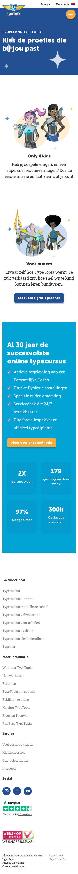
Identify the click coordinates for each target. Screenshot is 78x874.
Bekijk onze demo (15, 699)
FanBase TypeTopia (17, 723)
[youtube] (28, 791)
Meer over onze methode (31, 442)
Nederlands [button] (63, 4)
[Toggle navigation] (71, 14)
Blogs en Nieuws (14, 715)
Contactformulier (15, 760)
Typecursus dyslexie (17, 631)
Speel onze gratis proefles (39, 298)
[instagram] (6, 791)
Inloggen (46, 4)
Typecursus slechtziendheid (23, 638)
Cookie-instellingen (13, 866)
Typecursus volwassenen (21, 615)
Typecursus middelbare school (25, 607)
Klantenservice (13, 752)
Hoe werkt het (13, 675)
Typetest (8, 646)
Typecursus (11, 591)
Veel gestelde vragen (17, 744)
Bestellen (9, 683)
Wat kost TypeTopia (17, 667)
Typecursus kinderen (18, 599)
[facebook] (17, 791)
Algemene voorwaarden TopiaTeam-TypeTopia (23, 857)
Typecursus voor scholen (21, 623)
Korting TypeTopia (16, 707)
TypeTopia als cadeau (18, 691)
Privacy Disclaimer (13, 862)
